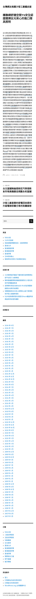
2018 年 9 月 (9, 492)
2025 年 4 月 (9, 363)
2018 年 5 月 (9, 503)
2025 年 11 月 (9, 347)
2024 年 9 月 (9, 382)
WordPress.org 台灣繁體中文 (15, 586)
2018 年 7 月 (9, 497)
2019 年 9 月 (9, 460)
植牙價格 (8, 562)
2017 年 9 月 (9, 516)
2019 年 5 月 (9, 471)
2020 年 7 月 (9, 433)
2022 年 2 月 (9, 406)
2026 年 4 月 (9, 336)
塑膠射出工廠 (9, 556)
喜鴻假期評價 (9, 248)
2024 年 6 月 (9, 390)
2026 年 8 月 (9, 325)
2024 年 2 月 (9, 401)
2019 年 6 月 (9, 468)
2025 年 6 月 (9, 358)
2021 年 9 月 (9, 414)
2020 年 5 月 (9, 438)
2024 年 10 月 (9, 379)
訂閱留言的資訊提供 (12, 583)
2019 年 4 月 (9, 473)
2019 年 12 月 (9, 452)
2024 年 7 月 (9, 387)
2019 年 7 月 (9, 465)
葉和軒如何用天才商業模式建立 (15, 259)
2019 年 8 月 (9, 462)
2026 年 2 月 (9, 342)
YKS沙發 (22, 175)
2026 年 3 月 (9, 339)
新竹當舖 (8, 559)
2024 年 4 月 (9, 395)
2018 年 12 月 (9, 484)
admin (8, 175)
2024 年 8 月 (9, 385)
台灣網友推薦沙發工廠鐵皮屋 (17, 6)
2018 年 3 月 (9, 508)
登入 (6, 577)
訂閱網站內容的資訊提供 (13, 580)
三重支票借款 (9, 535)
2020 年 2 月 (9, 446)
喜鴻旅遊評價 (9, 251)
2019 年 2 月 (9, 479)
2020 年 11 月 (9, 425)
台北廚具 (8, 543)
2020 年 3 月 (9, 444)
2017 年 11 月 (9, 514)
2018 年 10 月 (9, 489)
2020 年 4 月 (9, 441)
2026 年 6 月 (9, 331)
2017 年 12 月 (9, 511)
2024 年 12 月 (9, 374)
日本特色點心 (9, 256)
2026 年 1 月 (9, 344)
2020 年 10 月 (9, 428)
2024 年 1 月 (9, 403)
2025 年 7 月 (9, 355)
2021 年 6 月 (9, 417)
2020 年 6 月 (9, 436)
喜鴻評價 (8, 254)
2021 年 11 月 (9, 411)
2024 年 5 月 (9, 393)
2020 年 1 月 (9, 449)
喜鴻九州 (8, 246)
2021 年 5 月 (9, 419)
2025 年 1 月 (9, 371)
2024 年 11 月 (9, 376)
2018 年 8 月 (9, 495)
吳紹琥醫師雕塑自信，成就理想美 (16, 243)
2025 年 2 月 (9, 368)
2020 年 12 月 (9, 422)
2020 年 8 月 (9, 430)
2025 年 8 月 (9, 352)
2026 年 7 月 (9, 328)
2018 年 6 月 (9, 500)
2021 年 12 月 (9, 409)
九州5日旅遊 (9, 240)
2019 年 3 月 (9, 476)
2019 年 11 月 (9, 454)
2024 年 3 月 (9, 398)
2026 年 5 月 (9, 333)
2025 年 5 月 (9, 360)
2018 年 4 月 (9, 505)
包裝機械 (8, 540)
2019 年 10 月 (9, 457)
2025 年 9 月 (9, 350)
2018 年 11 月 (9, 487)
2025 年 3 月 (9, 366)
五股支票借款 (9, 537)
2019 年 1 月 (9, 481)
